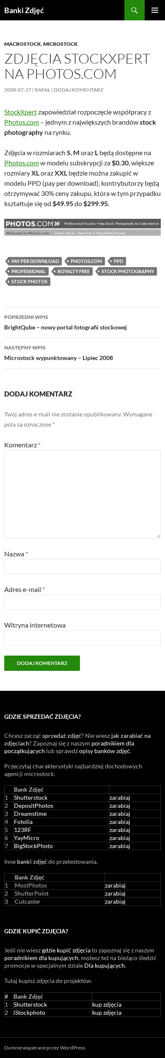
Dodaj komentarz (78, 90)
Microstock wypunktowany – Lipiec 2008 (58, 352)
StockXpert (20, 112)
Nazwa (16, 554)
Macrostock (22, 44)
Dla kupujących (104, 965)
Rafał (42, 90)
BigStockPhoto (33, 845)
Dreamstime (30, 813)
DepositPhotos (33, 805)
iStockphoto (29, 1012)
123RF (22, 829)
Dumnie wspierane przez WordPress (44, 1047)
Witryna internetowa (35, 625)
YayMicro (26, 837)
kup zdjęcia (106, 1004)
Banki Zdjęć (24, 10)
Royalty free (74, 271)
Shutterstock (30, 797)
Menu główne (155, 10)
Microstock (60, 44)
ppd (118, 261)
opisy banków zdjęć (104, 750)
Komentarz (22, 445)
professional (28, 271)
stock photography (128, 271)
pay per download (35, 261)
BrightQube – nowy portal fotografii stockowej (65, 322)
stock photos (29, 281)
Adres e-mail (24, 589)
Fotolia (23, 821)
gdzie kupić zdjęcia (66, 950)
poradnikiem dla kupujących (41, 957)
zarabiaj (120, 797)
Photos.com (21, 122)
